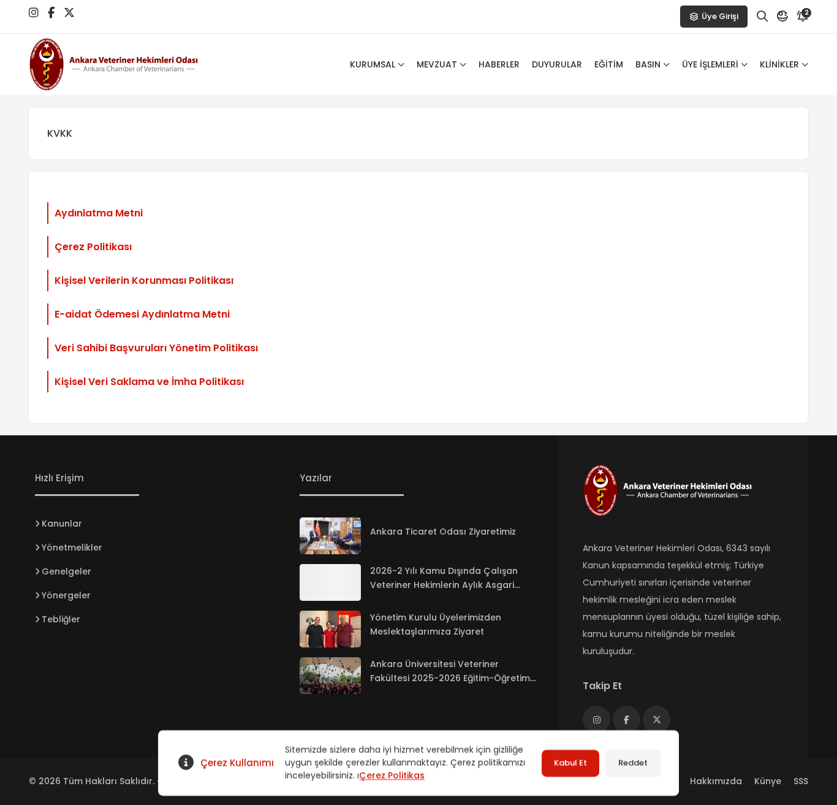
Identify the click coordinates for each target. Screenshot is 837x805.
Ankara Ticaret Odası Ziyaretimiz (443, 531)
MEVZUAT (437, 64)
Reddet (633, 763)
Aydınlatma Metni (99, 213)
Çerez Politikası (93, 247)
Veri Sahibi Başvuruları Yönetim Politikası (156, 348)
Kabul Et (570, 763)
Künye (767, 781)
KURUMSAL (372, 64)
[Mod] (782, 16)
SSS (800, 781)
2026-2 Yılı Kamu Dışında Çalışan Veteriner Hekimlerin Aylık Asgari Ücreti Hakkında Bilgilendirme (444, 585)
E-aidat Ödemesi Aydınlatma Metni (142, 314)
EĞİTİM (608, 64)
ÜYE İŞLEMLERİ (710, 64)
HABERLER (499, 64)
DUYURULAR (557, 64)
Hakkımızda (716, 781)
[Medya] (596, 719)
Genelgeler (66, 571)
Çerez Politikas (392, 775)
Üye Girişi (720, 16)
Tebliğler (61, 619)
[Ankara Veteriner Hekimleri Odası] (127, 64)
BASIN (648, 64)
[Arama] (762, 16)
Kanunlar (62, 523)
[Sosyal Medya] (34, 12)
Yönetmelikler (72, 547)
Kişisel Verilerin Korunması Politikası (144, 280)
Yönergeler (66, 595)
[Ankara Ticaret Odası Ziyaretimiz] (330, 535)
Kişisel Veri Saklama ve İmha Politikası (149, 382)
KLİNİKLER (779, 64)
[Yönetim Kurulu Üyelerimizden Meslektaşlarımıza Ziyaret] (330, 629)
